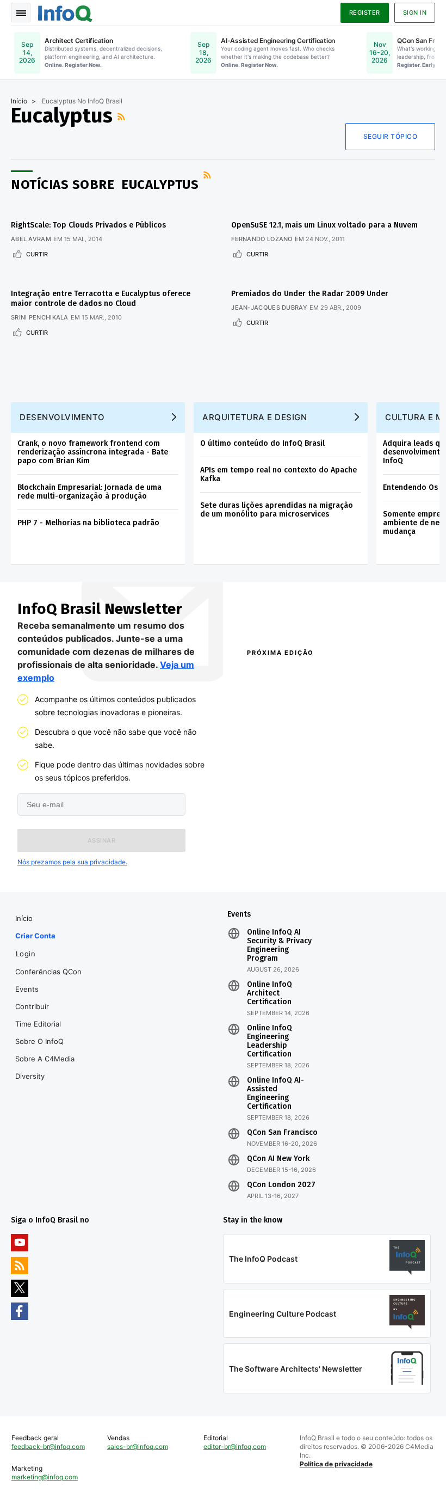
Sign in (415, 12)
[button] (101, 840)
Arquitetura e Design (254, 417)
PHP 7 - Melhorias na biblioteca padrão (88, 522)
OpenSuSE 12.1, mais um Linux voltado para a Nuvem (324, 225)
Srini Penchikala (40, 317)
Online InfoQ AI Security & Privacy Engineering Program (279, 945)
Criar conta (35, 935)
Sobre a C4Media (45, 1058)
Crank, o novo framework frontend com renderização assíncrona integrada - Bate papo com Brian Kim (92, 452)
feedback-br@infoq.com (48, 1446)
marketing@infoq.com (44, 1477)
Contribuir (32, 1006)
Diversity (30, 1076)
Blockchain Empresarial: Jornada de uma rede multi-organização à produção (89, 492)
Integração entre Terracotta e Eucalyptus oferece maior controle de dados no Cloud (100, 298)
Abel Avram (31, 239)
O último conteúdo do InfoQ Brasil (262, 443)
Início (19, 101)
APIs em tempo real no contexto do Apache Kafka (278, 474)
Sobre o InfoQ (39, 1041)
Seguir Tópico (390, 136)
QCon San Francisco (282, 1132)
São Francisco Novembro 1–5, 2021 (378, 862)
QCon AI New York (278, 1158)
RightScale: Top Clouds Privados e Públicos (88, 225)
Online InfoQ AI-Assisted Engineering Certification (275, 1093)
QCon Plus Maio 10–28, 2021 (280, 862)
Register (364, 12)
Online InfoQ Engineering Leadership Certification (269, 1041)
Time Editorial (38, 1023)
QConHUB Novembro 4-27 (286, 842)
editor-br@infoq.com (234, 1446)
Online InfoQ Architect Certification (269, 993)
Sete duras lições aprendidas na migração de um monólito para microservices (276, 510)
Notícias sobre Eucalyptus (105, 184)
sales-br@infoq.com (137, 1446)
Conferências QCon (48, 971)
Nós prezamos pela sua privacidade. (72, 862)
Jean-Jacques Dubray (269, 307)
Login (26, 953)
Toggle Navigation (20, 12)
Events (27, 989)
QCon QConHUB (309, 676)
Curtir (37, 254)
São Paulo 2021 (361, 842)
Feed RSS (122, 116)
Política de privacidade (336, 1464)
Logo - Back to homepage (65, 12)
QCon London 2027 (281, 1185)
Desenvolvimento (62, 417)
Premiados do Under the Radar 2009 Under (309, 293)
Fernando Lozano (262, 239)
